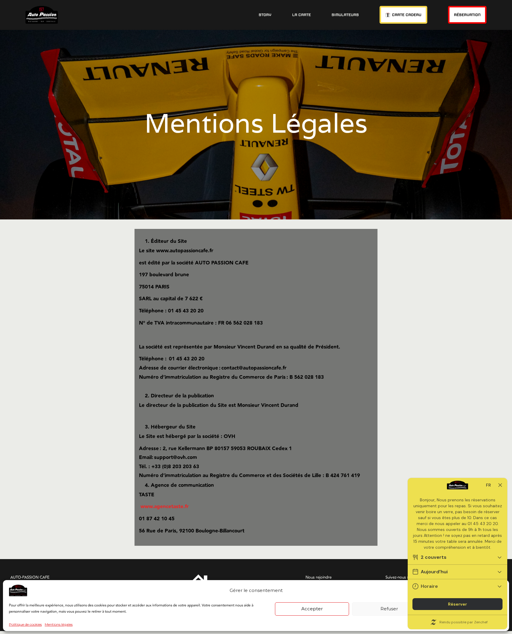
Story (265, 15)
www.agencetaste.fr (164, 507)
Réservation (467, 15)
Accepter (312, 608)
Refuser (389, 608)
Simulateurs (345, 15)
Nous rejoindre (318, 577)
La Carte (301, 15)
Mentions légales (59, 624)
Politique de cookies (25, 624)
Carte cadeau (406, 15)
